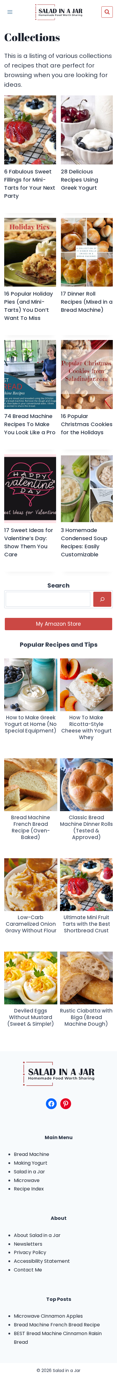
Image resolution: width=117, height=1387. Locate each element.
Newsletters (28, 1244)
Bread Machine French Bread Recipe (57, 1324)
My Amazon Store (58, 623)
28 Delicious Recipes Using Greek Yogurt (79, 179)
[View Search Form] (107, 12)
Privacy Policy (30, 1252)
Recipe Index (29, 1188)
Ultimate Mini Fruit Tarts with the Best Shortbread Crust (86, 924)
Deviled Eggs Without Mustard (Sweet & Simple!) (30, 1017)
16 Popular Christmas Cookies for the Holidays (86, 424)
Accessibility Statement (42, 1261)
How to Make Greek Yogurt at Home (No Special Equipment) (30, 724)
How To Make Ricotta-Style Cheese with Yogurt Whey (86, 727)
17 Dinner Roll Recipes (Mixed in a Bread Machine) (86, 302)
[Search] (102, 599)
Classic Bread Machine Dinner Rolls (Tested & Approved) (86, 827)
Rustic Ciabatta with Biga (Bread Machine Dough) (86, 1017)
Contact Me (28, 1269)
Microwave (27, 1180)
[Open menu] (9, 12)
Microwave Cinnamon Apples (48, 1316)
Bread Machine (31, 1154)
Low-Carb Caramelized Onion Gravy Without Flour (30, 924)
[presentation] (30, 129)
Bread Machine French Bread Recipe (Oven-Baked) (30, 827)
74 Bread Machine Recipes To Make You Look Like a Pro (30, 424)
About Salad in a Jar (37, 1235)
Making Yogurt (30, 1163)
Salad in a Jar (29, 1171)
